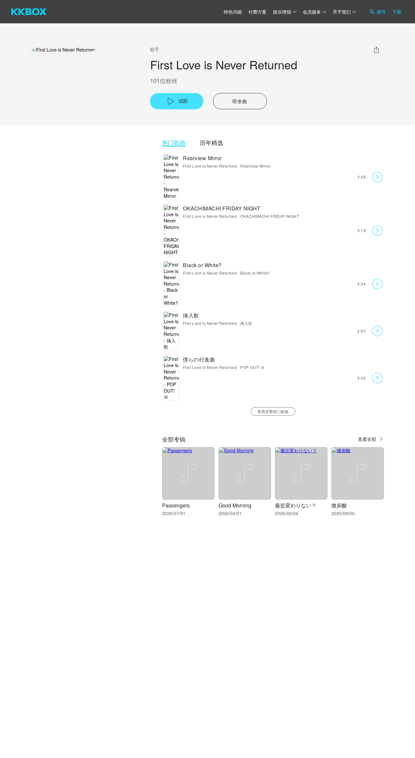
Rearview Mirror (202, 158)
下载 (396, 11)
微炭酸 (339, 505)
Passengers (176, 505)
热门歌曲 (173, 142)
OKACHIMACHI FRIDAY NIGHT (221, 208)
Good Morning (235, 505)
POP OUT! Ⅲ (252, 367)
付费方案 (257, 11)
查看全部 (367, 439)
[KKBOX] (29, 11)
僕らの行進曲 (199, 359)
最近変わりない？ (295, 505)
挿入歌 (191, 315)
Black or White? (202, 265)
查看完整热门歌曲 (273, 411)
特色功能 (233, 11)
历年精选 (211, 142)
